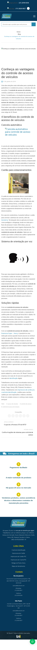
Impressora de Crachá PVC (18, 560)
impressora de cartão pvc (26, 390)
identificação (13, 378)
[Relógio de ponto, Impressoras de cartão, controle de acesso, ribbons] (6, 16)
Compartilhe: (18, 412)
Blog (19, 34)
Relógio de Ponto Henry (18, 563)
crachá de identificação (8, 392)
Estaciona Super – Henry (9, 333)
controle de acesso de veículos (11, 406)
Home (18, 32)
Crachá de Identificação (18, 550)
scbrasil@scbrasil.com (18, 585)
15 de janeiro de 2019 (9, 81)
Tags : (3, 404)
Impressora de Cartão (18, 553)
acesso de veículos (13, 403)
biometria (4, 220)
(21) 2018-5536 (24, 3)
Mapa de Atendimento (18, 566)
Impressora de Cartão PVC (18, 556)
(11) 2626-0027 (21, 8)
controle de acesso (26, 403)
